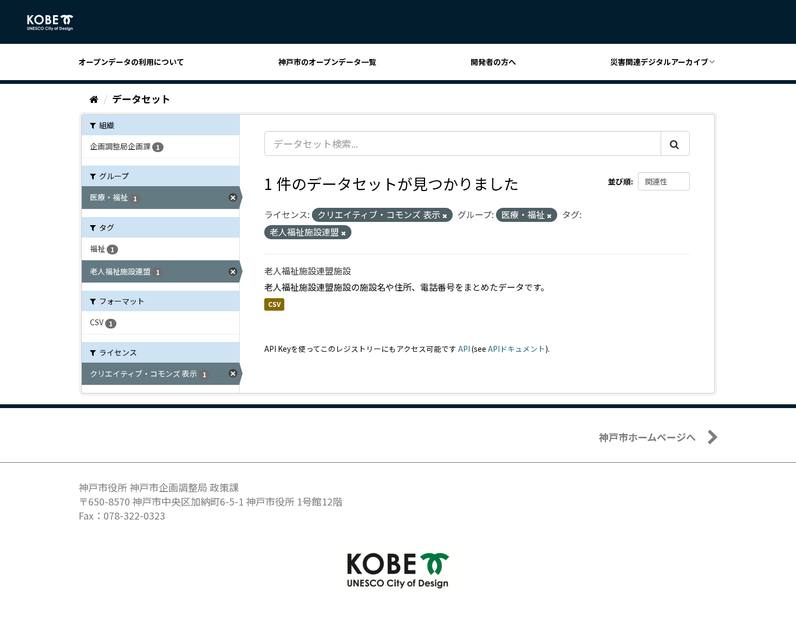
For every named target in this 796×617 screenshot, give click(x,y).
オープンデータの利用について (131, 61)
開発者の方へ (493, 61)
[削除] (444, 215)
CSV (274, 304)
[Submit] (675, 143)
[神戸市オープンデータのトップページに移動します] (56, 23)
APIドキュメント (516, 348)
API (464, 348)
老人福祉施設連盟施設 (307, 270)
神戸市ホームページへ (647, 437)
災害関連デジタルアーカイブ (659, 61)
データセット (141, 98)
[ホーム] (94, 98)
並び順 (619, 181)
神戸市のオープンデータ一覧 (327, 61)
